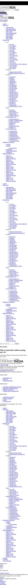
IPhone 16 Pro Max (11, 175)
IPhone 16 (8, 171)
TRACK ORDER (7, 398)
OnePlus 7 (11, 78)
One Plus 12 (12, 102)
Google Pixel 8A (13, 132)
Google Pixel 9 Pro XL (15, 138)
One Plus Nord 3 (13, 100)
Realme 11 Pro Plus (14, 122)
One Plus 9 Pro (13, 85)
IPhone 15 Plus (10, 167)
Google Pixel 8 (13, 131)
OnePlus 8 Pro (12, 82)
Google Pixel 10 (13, 139)
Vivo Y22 (11, 44)
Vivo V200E (12, 48)
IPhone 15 (8, 165)
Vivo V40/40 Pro (13, 55)
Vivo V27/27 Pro (13, 60)
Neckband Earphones (11, 151)
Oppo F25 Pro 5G (13, 112)
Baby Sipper (9, 36)
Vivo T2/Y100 (13, 65)
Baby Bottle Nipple (11, 30)
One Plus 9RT (12, 86)
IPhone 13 (8, 156)
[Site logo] (8, 8)
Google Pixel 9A (13, 135)
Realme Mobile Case (11, 117)
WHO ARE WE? (7, 378)
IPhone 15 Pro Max (11, 170)
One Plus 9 (12, 84)
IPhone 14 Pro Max (11, 164)
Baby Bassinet (9, 27)
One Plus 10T (12, 89)
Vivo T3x (11, 50)
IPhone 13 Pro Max (11, 158)
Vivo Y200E (12, 68)
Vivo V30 (11, 54)
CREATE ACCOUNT (8, 397)
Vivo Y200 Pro (13, 53)
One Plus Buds (13, 148)
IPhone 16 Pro (9, 174)
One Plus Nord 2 (13, 92)
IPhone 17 (8, 177)
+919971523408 (4, 365)
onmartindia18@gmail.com (6, 370)
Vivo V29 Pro (12, 46)
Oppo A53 (12, 110)
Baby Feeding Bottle (11, 33)
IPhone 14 (8, 160)
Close (1, 565)
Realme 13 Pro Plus (14, 126)
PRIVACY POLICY (8, 389)
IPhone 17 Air (9, 179)
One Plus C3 (12, 103)
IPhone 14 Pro (9, 161)
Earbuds (8, 146)
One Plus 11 (12, 91)
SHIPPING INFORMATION (10, 388)
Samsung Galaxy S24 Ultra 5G (17, 73)
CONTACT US (7, 401)
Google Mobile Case (11, 129)
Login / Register (7, 561)
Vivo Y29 (11, 61)
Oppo (7, 107)
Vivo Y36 (11, 57)
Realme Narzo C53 (14, 119)
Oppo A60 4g (12, 111)
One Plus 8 (12, 79)
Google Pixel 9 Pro (14, 136)
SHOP (4, 400)
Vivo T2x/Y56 (13, 58)
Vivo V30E (12, 47)
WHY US (5, 379)
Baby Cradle (9, 31)
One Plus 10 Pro (13, 88)
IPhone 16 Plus (10, 172)
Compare (5, 559)
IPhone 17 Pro (9, 178)
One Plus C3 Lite (13, 96)
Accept (2, 577)
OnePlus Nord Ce (13, 93)
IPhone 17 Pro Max (11, 181)
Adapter (8, 144)
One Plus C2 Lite (13, 95)
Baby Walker (9, 38)
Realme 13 (12, 124)
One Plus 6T (12, 99)
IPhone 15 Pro (9, 168)
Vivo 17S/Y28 (12, 67)
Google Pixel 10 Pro (14, 141)
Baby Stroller (9, 37)
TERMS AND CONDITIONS (10, 391)
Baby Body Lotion (10, 29)
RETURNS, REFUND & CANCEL (12, 387)
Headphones (9, 149)
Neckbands (9, 152)
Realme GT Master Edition (16, 120)
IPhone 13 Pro (9, 157)
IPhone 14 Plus (10, 163)
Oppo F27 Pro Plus (14, 115)
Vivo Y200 (12, 51)
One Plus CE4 (12, 105)
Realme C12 (12, 127)
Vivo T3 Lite (12, 62)
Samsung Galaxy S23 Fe (15, 72)
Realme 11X (12, 123)
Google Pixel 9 (13, 134)
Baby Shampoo (10, 34)
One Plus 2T (12, 77)
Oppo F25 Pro (12, 114)
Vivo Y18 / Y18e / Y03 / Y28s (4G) (18, 64)
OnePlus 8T (12, 81)
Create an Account (4, 573)
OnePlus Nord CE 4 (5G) (15, 106)
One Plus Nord (13, 98)
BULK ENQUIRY (8, 380)
